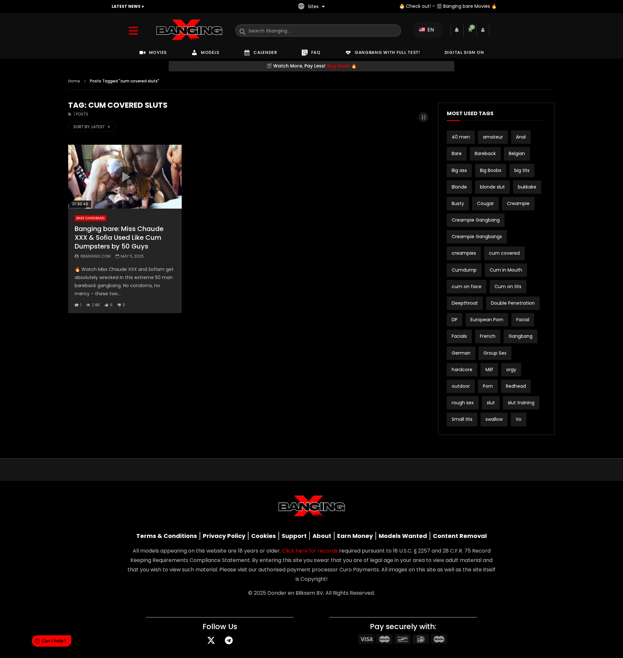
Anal (521, 137)
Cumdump (464, 270)
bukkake (527, 187)
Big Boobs (490, 170)
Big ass (459, 170)
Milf (489, 369)
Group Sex (495, 353)
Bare (457, 153)
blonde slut (492, 187)
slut (491, 402)
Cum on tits (508, 286)
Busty (458, 203)
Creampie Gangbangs (477, 236)
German (461, 353)
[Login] (482, 29)
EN (430, 29)
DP (455, 319)
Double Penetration (513, 303)
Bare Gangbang (90, 218)
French (487, 336)
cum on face (467, 286)
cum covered (504, 253)
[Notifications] (456, 29)
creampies (464, 253)
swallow (494, 419)
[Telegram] (229, 640)
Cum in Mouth (506, 270)
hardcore (462, 369)
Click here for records (310, 550)
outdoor (461, 386)
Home (74, 81)
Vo (518, 419)
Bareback (485, 153)
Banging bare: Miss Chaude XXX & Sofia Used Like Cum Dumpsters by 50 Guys (119, 237)
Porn (488, 386)
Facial (522, 319)
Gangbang (520, 336)
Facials (459, 336)
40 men (461, 137)
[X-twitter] (211, 640)
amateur (493, 137)
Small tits (462, 419)
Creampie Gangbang (476, 220)
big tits (522, 170)
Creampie (518, 203)
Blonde (459, 187)
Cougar (485, 203)
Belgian (517, 153)
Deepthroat (465, 303)
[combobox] (318, 30)
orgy (511, 369)
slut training (521, 402)
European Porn (486, 319)
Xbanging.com (95, 256)
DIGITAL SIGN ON (464, 52)
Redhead (516, 386)
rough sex (463, 402)
